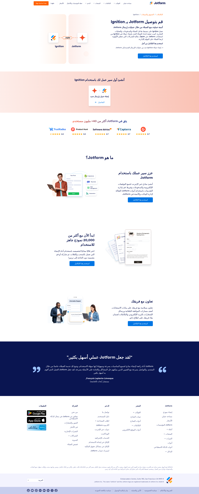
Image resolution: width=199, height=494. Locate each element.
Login (52, 3)
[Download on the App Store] (36, 420)
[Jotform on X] (52, 490)
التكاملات (159, 14)
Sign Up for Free (41, 3)
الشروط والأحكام (166, 490)
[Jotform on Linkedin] (48, 490)
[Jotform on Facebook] (56, 490)
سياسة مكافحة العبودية (103, 490)
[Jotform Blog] (40, 490)
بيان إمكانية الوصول (121, 490)
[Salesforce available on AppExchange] (36, 427)
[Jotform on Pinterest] (36, 490)
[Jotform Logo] (157, 3)
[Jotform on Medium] (44, 490)
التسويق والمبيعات (147, 14)
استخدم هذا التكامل (150, 56)
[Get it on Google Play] (36, 413)
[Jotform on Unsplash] (28, 490)
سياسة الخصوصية (151, 490)
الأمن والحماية (136, 490)
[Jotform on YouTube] (32, 490)
